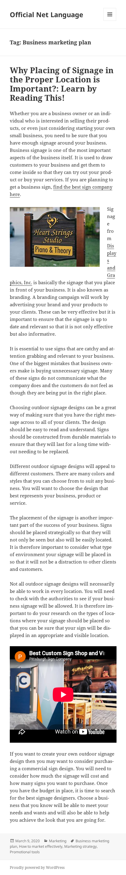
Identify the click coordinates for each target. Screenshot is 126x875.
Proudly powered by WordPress (37, 867)
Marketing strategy (80, 846)
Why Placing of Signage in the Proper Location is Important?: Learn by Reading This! (61, 84)
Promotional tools (25, 851)
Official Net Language (46, 14)
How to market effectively (40, 846)
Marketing (57, 840)
